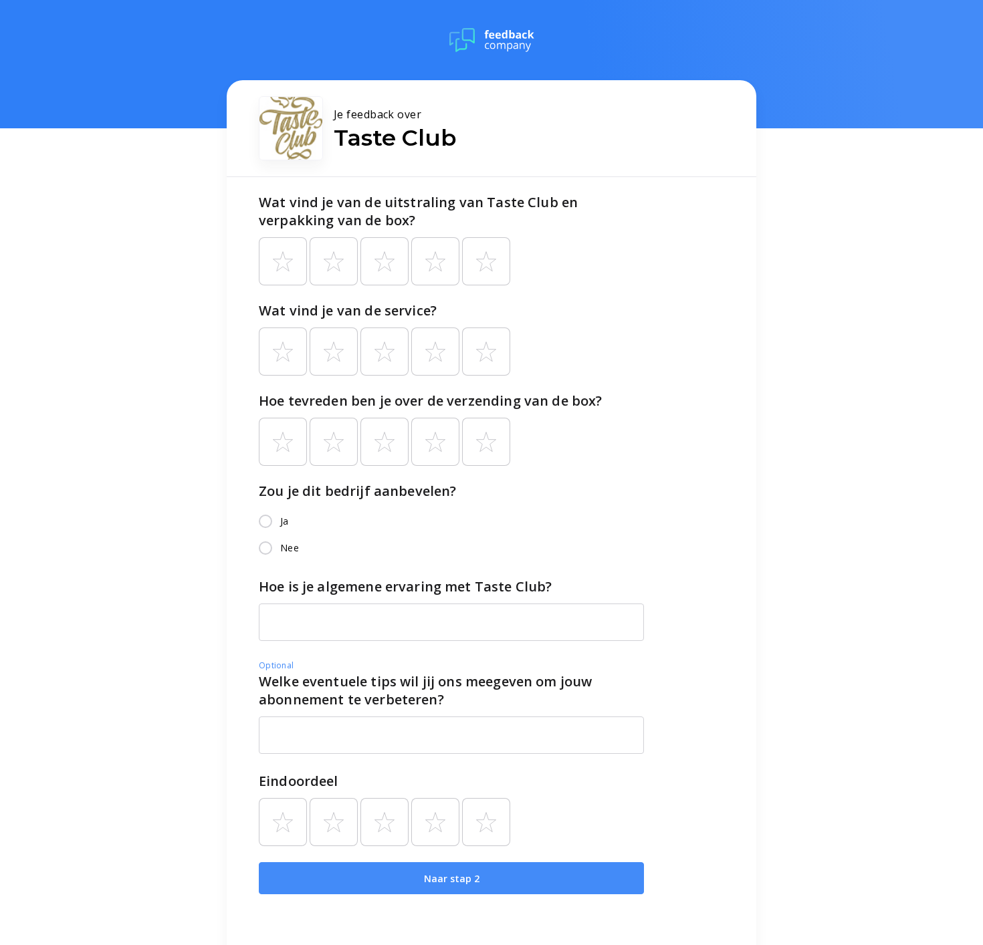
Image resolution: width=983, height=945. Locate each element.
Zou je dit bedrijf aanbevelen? (358, 491)
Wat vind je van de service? (348, 310)
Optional (276, 665)
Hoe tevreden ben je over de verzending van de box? (431, 401)
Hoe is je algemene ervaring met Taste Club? (405, 586)
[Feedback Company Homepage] (491, 40)
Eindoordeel (298, 781)
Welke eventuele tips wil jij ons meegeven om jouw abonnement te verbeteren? (425, 690)
